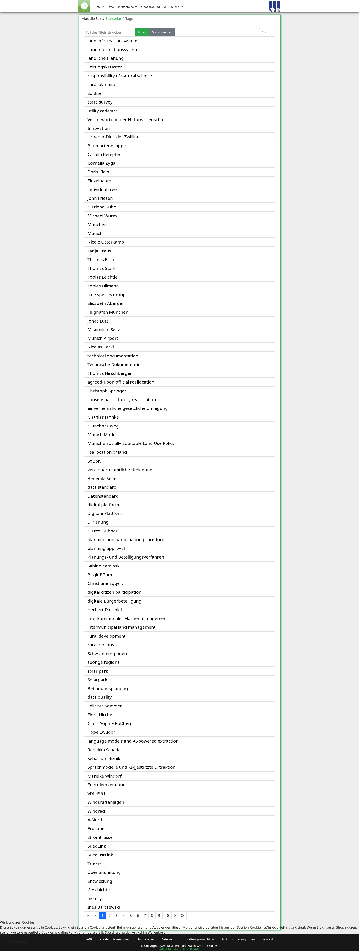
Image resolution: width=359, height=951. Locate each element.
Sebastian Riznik (103, 758)
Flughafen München (107, 312)
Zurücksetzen (162, 32)
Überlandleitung (104, 872)
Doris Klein (98, 172)
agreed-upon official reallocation (120, 382)
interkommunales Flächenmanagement (127, 618)
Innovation (98, 128)
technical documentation (112, 356)
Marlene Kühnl (102, 207)
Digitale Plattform (105, 513)
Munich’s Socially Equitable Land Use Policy (131, 443)
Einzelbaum (99, 181)
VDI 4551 (96, 793)
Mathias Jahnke (103, 417)
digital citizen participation (114, 592)
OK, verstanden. (15, 942)
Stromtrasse (100, 837)
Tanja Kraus (99, 251)
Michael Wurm (102, 216)
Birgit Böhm (99, 574)
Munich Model (102, 434)
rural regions (100, 645)
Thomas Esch (100, 259)
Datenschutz (169, 948)
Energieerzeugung (106, 785)
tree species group (106, 294)
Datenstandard (103, 496)
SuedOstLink (100, 855)
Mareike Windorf (104, 776)
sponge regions (103, 662)
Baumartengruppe (106, 146)
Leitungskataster (104, 67)
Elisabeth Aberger (105, 303)
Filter (142, 32)
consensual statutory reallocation (121, 399)
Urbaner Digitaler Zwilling (113, 137)
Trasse (94, 863)
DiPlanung (98, 522)
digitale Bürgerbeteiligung (114, 601)
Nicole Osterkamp (105, 242)
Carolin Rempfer (104, 154)
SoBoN (94, 461)
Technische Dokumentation (115, 364)
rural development (106, 636)
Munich (95, 233)
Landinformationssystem (113, 49)
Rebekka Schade (104, 750)
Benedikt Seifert (103, 478)
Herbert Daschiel (104, 609)
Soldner (95, 93)
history (94, 898)
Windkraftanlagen (105, 802)
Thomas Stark (101, 268)
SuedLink (96, 846)
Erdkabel (96, 828)
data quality (99, 697)
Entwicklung (99, 881)
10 (167, 915)
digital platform (103, 505)
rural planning (102, 84)
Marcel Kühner (102, 531)
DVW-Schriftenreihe (121, 7)
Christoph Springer (106, 391)
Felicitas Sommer (104, 706)
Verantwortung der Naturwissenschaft (126, 119)
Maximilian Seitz (103, 329)
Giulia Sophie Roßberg (110, 723)
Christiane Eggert (105, 583)
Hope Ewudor (101, 732)
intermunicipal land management (121, 627)
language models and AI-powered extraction (133, 741)
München (97, 224)
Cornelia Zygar (102, 163)
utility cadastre (102, 111)
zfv (98, 7)
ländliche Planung (105, 58)
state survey (100, 102)
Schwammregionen (107, 653)
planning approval (106, 548)
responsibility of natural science (119, 76)
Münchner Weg (103, 426)
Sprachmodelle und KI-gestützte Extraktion (131, 767)
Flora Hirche (99, 714)
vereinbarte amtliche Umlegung (119, 469)
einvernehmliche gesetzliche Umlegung (127, 408)
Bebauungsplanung (107, 688)
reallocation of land (107, 452)
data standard (102, 487)
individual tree (102, 189)
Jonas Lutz (97, 321)
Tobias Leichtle (102, 277)
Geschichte (98, 890)
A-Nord (94, 820)
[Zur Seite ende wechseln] (182, 915)
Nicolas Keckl (100, 347)
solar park (97, 671)
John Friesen (100, 198)
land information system (112, 41)
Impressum (191, 948)
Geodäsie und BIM (153, 7)
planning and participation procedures (126, 539)
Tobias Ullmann (103, 286)
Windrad (96, 811)
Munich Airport (102, 338)
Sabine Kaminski (103, 566)
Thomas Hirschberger (109, 373)
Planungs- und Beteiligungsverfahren (125, 557)
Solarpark (97, 680)
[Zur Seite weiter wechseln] (174, 915)
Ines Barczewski (103, 907)
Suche (175, 7)
